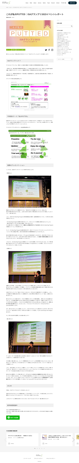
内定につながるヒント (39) (62, 34)
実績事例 (13, 49)
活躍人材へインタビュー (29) (63, 37)
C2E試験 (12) (66, 42)
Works (44, 2)
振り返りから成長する (20, 49)
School (57, 2)
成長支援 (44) (60, 32)
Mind (31, 2)
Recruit (53, 2)
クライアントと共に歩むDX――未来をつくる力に (20, 435)
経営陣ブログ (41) (67, 32)
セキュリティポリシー (50, 458)
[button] (73, 440)
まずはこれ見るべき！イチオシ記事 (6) (65, 49)
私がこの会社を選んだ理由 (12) (63, 43)
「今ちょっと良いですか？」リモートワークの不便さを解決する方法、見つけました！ (59, 436)
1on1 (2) (59, 53)
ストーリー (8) (60, 48)
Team (48, 2)
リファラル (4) (64, 50)
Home (27, 2)
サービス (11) (66, 45)
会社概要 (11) (60, 45)
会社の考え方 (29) (61, 38)
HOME (7, 7)
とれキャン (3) (60, 52)
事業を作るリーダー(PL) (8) (63, 46)
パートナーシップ (27, 458)
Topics (10, 7)
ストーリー (9, 49)
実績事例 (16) (60, 42)
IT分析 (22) (68, 41)
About (35, 2)
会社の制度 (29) (60, 35)
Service (39, 2)
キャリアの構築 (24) (61, 41)
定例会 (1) (64, 53)
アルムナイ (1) (60, 54)
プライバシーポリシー (38, 458)
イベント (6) (66, 48)
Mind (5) (59, 50)
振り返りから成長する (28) (62, 39)
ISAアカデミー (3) (67, 52)
